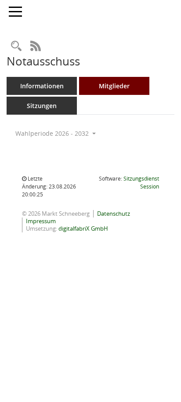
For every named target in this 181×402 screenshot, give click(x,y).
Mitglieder (114, 86)
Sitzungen (42, 105)
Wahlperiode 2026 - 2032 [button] (52, 133)
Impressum (41, 221)
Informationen (42, 86)
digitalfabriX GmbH (83, 228)
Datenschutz (113, 213)
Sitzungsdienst (141, 182)
